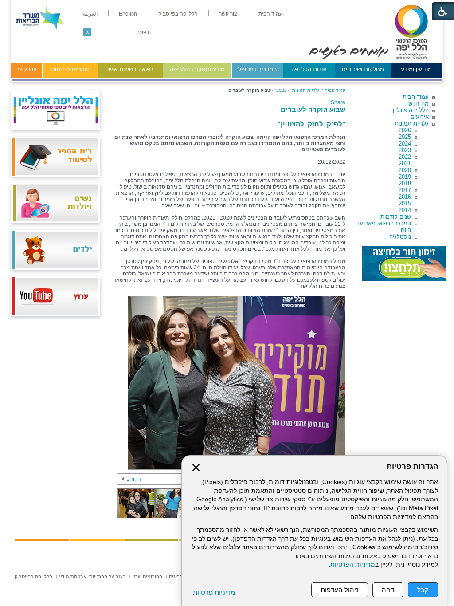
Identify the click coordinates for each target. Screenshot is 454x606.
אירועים (420, 117)
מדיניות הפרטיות (352, 564)
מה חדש (418, 103)
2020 (405, 170)
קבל (423, 590)
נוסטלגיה (400, 236)
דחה (388, 590)
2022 (405, 156)
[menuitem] (270, 14)
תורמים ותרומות (70, 69)
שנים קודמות (395, 216)
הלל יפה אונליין (411, 110)
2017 (405, 190)
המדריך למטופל (257, 69)
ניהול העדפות (340, 590)
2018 (405, 183)
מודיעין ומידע (416, 69)
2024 (405, 143)
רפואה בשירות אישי (130, 69)
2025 (405, 137)
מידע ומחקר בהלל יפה (197, 69)
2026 (405, 130)
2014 (405, 210)
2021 (405, 163)
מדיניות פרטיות (214, 592)
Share (338, 102)
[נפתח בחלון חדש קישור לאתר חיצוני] (404, 263)
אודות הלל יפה (308, 69)
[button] (87, 32)
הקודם (133, 479)
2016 (405, 196)
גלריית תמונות (412, 123)
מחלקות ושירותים (363, 69)
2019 (405, 176)
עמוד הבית (416, 97)
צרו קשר (26, 69)
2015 (405, 203)
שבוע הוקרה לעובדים (313, 109)
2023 (405, 150)
